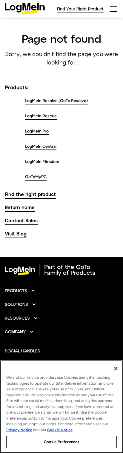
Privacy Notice (19, 430)
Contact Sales (21, 220)
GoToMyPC (36, 176)
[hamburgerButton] (113, 9)
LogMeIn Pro (37, 131)
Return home (20, 207)
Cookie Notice (60, 430)
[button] (20, 290)
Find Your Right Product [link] (80, 8)
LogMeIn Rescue (41, 115)
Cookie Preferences (61, 442)
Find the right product (30, 194)
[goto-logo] (61, 270)
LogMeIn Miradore (42, 161)
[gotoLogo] (25, 9)
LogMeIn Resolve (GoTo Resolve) (56, 100)
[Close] (115, 368)
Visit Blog (16, 233)
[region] (61, 406)
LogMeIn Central (40, 146)
